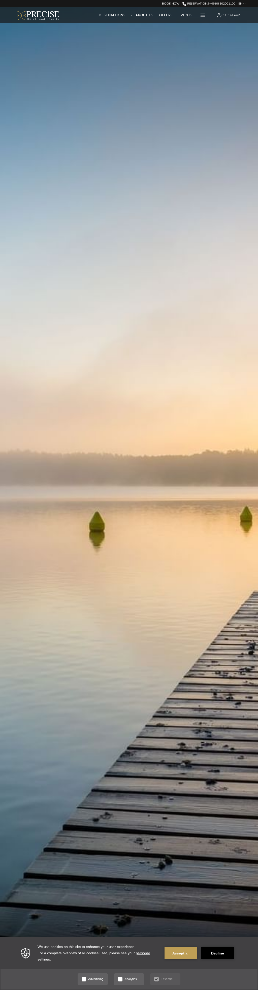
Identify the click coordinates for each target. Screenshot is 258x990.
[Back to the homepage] (38, 15)
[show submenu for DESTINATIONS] (130, 15)
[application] (129, 963)
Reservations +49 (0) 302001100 (211, 3)
